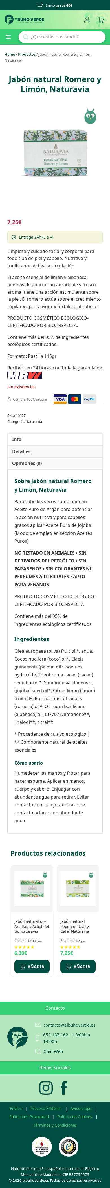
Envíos (16, 1108)
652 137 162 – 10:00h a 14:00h (66, 1038)
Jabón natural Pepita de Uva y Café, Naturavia (74, 926)
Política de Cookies (75, 1116)
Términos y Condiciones (55, 1125)
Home (10, 54)
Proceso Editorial (46, 1108)
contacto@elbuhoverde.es (69, 1025)
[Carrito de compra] (100, 20)
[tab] (16, 439)
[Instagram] (46, 1088)
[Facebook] (64, 1088)
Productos (27, 54)
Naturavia (33, 421)
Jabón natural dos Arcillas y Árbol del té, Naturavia (31, 926)
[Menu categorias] (10, 37)
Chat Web (53, 1051)
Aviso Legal (81, 1108)
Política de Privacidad (29, 1116)
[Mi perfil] (87, 20)
